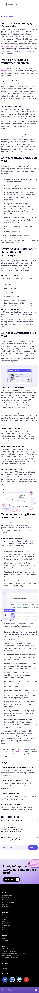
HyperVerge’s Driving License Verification (16, 523)
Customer (5, 940)
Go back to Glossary (8, 16)
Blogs (3, 938)
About (4, 966)
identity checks (7, 46)
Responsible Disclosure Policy (10, 955)
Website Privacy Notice (9, 951)
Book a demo (9, 879)
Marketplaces (6, 925)
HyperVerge (30, 541)
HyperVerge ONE (7, 895)
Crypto (4, 919)
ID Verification (6, 897)
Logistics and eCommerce (9, 928)
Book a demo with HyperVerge (12, 751)
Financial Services (7, 915)
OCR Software (6, 904)
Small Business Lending (8, 930)
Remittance (5, 923)
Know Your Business (8, 902)
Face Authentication (8, 900)
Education (5, 921)
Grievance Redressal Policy (10, 957)
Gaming (4, 917)
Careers (4, 968)
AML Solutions (6, 906)
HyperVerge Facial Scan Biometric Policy (13, 953)
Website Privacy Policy (8, 949)
